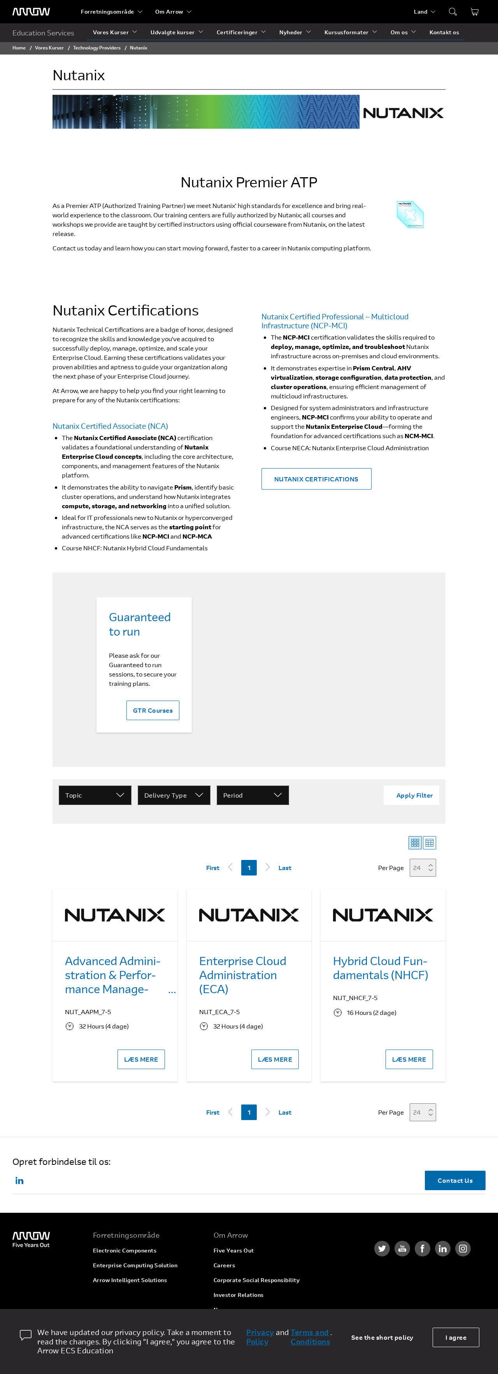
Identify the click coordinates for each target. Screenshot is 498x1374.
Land (420, 11)
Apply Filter (414, 795)
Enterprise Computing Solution (135, 1265)
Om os (399, 32)
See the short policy (382, 1337)
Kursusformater (346, 32)
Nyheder (291, 32)
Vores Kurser (111, 32)
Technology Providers (97, 47)
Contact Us (455, 1180)
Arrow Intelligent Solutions (130, 1280)
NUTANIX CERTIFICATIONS (316, 479)
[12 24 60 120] (425, 867)
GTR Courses (153, 710)
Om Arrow (169, 11)
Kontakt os (444, 32)
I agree (456, 1337)
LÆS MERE (141, 1059)
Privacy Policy (260, 1337)
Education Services (43, 32)
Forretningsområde (107, 11)
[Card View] (415, 842)
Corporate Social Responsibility (257, 1280)
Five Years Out (234, 1250)
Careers (224, 1265)
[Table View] (429, 842)
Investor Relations (239, 1294)
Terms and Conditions (310, 1337)
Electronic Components (125, 1250)
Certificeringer (237, 32)
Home (19, 47)
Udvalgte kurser (173, 32)
